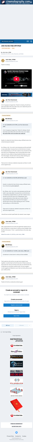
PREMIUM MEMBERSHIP (16, 423)
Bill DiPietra (8, 118)
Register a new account (16, 305)
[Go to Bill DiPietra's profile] (2, 119)
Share (8, 325)
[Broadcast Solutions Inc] (16, 364)
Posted (11, 61)
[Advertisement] (16, 22)
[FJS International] (16, 345)
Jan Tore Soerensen (11, 100)
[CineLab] (16, 392)
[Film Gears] (16, 381)
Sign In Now (16, 315)
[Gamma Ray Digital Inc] (16, 356)
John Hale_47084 (6, 52)
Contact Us (18, 436)
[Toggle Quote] (3, 124)
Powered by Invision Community (16, 439)
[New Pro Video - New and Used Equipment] (16, 351)
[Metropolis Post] (16, 339)
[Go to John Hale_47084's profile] (2, 60)
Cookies (24, 436)
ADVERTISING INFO (16, 426)
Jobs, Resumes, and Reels (17, 54)
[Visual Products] (16, 372)
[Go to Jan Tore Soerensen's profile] (2, 100)
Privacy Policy (10, 436)
